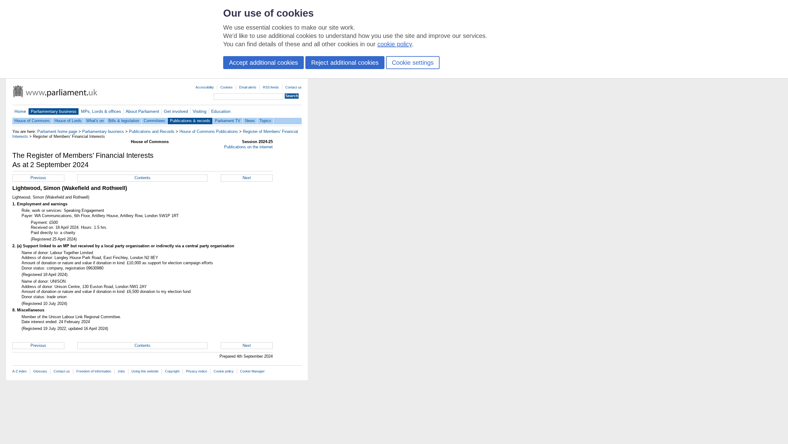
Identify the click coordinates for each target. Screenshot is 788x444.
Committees (154, 120)
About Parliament (142, 111)
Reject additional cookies (345, 62)
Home (20, 111)
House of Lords (68, 120)
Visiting (200, 111)
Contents (143, 177)
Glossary (40, 371)
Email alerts (247, 87)
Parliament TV (227, 120)
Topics (265, 120)
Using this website (145, 371)
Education (221, 111)
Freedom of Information (93, 371)
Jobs (121, 371)
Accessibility (204, 87)
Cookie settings (413, 62)
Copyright (172, 371)
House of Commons (32, 120)
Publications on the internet (248, 147)
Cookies (226, 87)
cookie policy (394, 44)
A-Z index (19, 371)
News (250, 120)
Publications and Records (152, 131)
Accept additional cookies (263, 62)
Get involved (176, 111)
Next (247, 177)
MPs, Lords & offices (101, 111)
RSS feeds (271, 87)
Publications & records (190, 120)
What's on (95, 120)
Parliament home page (57, 131)
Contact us (293, 87)
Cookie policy (224, 371)
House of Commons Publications (208, 131)
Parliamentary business (53, 111)
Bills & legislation (123, 120)
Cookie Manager (252, 371)
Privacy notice (196, 371)
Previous (38, 177)
